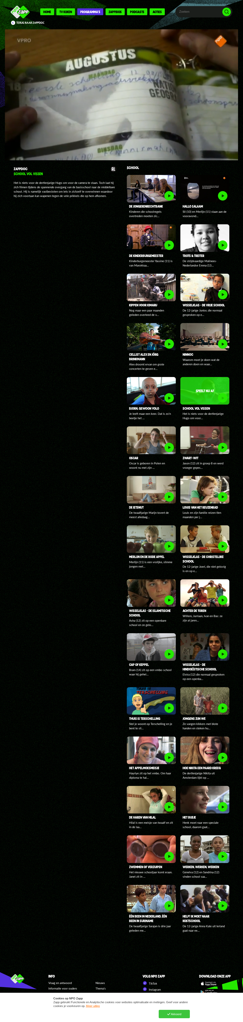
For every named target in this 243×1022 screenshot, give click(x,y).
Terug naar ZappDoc (30, 23)
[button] (121, 94)
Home (47, 11)
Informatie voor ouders (62, 988)
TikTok (152, 983)
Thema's (100, 988)
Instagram (154, 989)
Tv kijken (65, 11)
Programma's (90, 11)
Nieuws (100, 983)
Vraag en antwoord (60, 983)
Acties (157, 11)
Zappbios (115, 11)
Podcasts (137, 11)
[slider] (123, 139)
